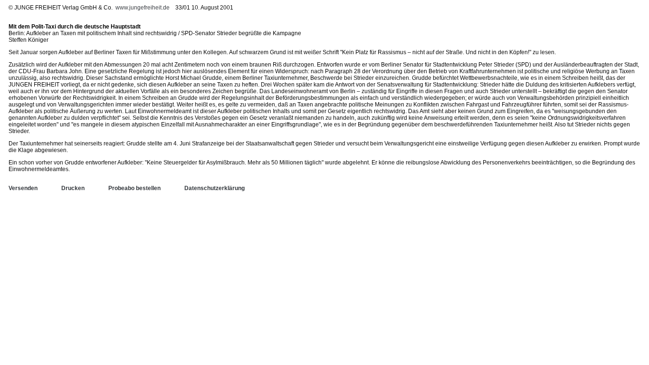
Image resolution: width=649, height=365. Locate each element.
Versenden (23, 188)
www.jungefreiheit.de (142, 7)
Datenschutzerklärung (214, 188)
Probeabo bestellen (134, 188)
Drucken (73, 188)
